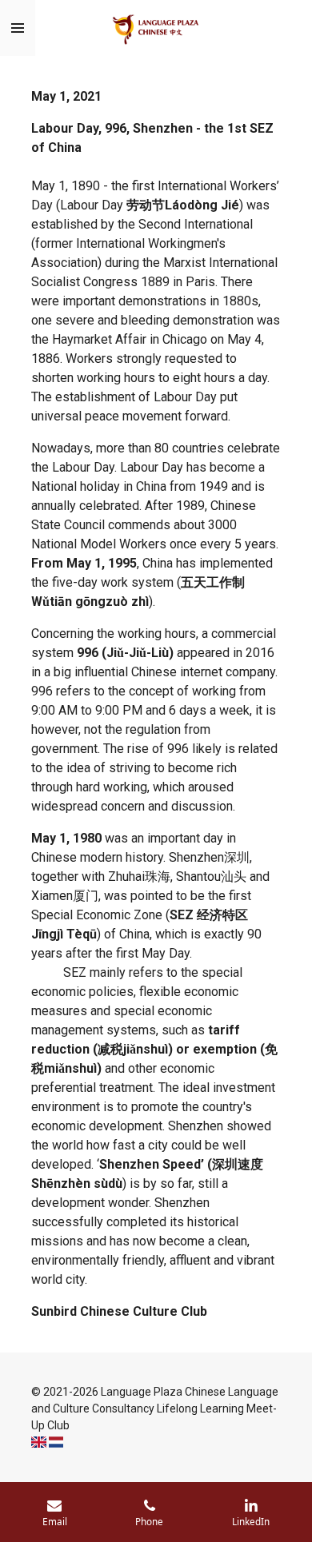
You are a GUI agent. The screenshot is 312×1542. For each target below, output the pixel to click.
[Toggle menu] (17, 28)
